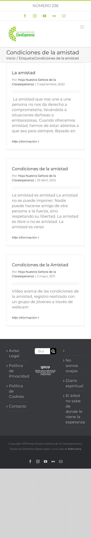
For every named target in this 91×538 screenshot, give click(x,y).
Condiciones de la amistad (40, 168)
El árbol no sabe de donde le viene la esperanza (74, 408)
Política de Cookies (16, 391)
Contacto (17, 406)
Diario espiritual (74, 383)
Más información (24, 141)
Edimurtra (74, 448)
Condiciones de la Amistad (40, 264)
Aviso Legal (14, 353)
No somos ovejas (72, 365)
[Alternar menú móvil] (82, 27)
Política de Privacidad (17, 371)
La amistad (23, 72)
